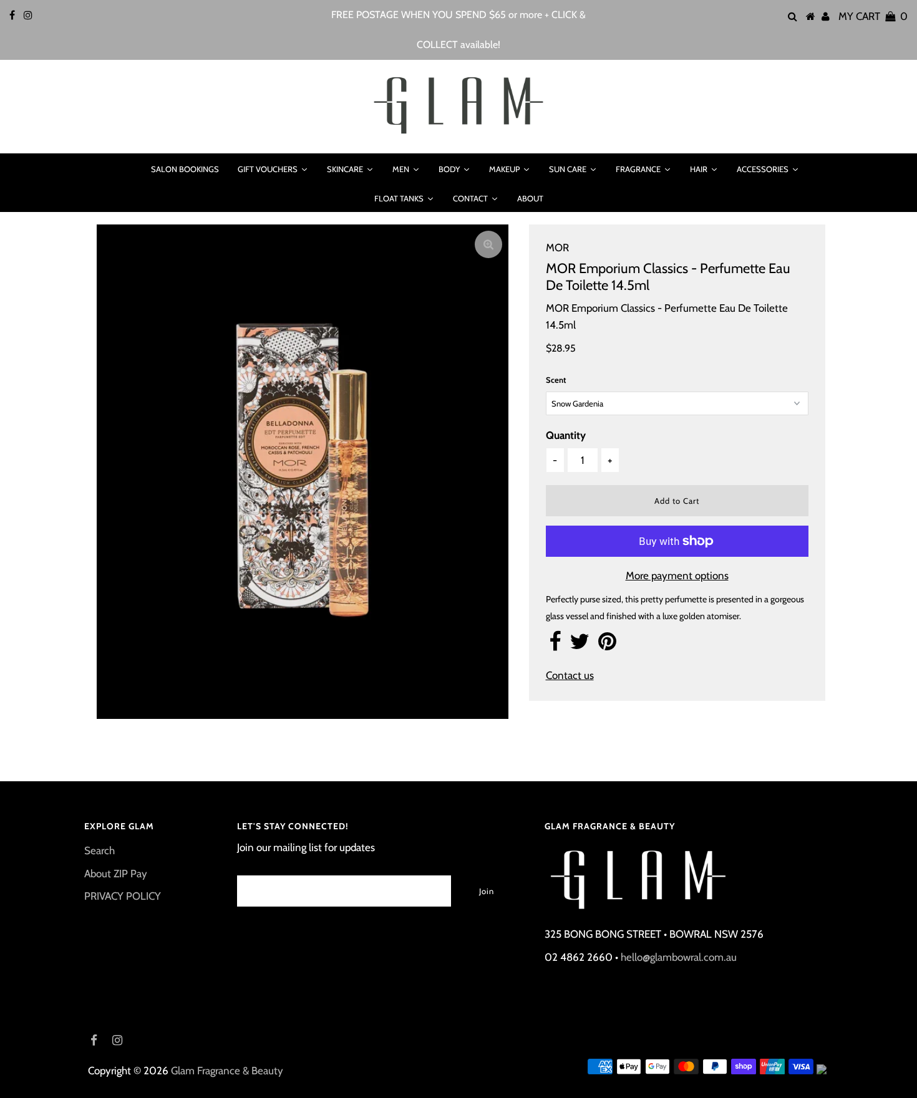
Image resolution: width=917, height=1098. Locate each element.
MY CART (873, 16)
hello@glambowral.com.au (679, 957)
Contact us (570, 675)
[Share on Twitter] (580, 645)
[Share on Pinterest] (607, 645)
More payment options (677, 575)
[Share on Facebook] (555, 645)
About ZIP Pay (115, 873)
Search (99, 850)
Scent (556, 380)
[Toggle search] (125, 169)
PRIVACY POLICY (122, 896)
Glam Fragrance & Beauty (227, 1070)
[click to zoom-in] (488, 244)
